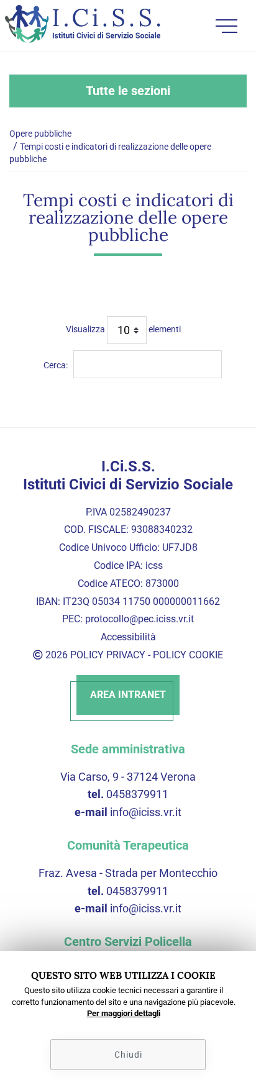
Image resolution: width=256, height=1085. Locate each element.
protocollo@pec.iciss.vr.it (139, 619)
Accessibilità (128, 637)
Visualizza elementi (123, 329)
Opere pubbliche (40, 133)
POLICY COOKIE (188, 655)
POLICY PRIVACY (107, 655)
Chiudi (128, 1055)
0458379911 (137, 794)
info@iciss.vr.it (145, 812)
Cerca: (55, 365)
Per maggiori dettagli (123, 1013)
